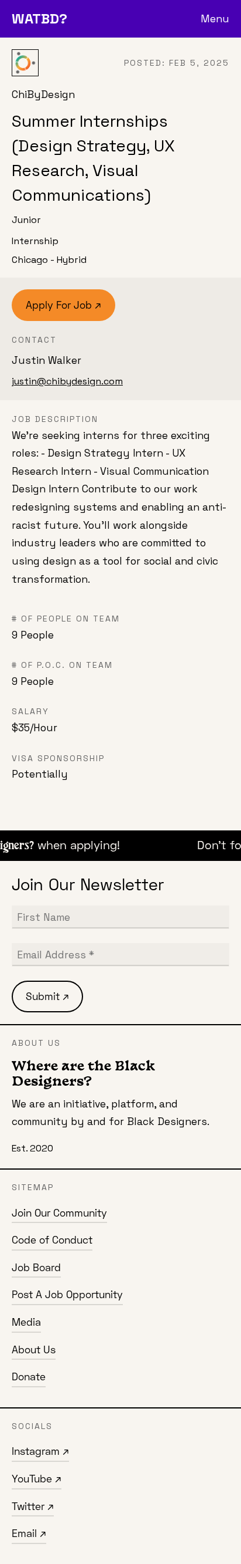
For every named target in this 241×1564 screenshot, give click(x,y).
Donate (29, 1376)
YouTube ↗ (36, 1478)
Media (26, 1322)
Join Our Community (59, 1213)
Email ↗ (29, 1533)
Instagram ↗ (40, 1451)
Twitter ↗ (33, 1506)
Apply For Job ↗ (63, 305)
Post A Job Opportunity (67, 1294)
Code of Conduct (52, 1240)
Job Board (36, 1267)
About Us (34, 1349)
